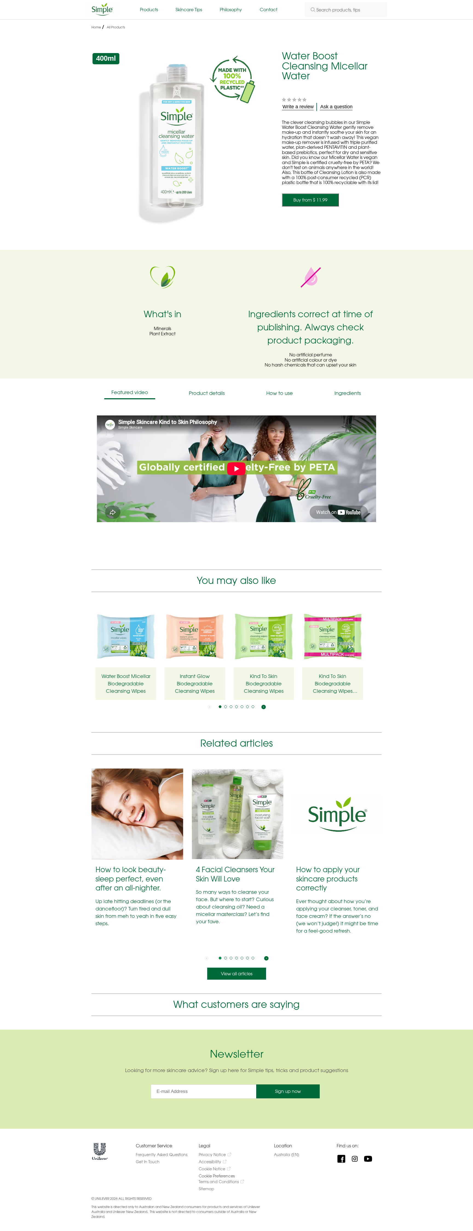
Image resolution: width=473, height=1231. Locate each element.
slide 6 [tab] (247, 706)
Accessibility (210, 1161)
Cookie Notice (212, 1168)
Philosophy (231, 9)
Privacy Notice (212, 1154)
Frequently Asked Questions (161, 1154)
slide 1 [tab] (220, 706)
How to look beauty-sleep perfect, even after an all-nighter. (131, 879)
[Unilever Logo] (99, 1159)
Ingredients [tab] (347, 393)
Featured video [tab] (129, 392)
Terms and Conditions (219, 1181)
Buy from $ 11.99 (310, 200)
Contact (268, 9)
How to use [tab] (279, 393)
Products (149, 9)
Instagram (357, 1158)
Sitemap (206, 1188)
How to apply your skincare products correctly (328, 879)
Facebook (343, 1158)
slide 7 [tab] (253, 706)
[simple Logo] (102, 14)
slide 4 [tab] (236, 706)
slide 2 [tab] (225, 706)
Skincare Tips (189, 9)
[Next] (263, 707)
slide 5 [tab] (242, 706)
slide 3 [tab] (231, 706)
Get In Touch (148, 1161)
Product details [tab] (207, 393)
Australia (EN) (291, 1154)
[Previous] (209, 707)
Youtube (370, 1158)
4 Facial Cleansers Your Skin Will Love (235, 874)
